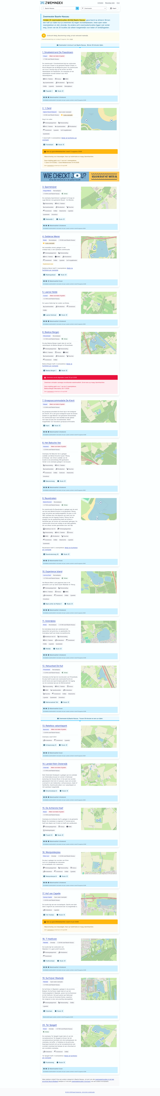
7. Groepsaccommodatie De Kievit (58, 400)
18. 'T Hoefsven (49, 939)
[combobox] (59, 8)
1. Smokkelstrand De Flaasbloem (57, 52)
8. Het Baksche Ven (51, 442)
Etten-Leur (46, 856)
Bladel (45, 812)
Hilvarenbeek (46, 336)
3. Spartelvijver (49, 187)
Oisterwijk (46, 767)
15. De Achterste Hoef (52, 808)
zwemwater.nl (50, 165)
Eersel (44, 1029)
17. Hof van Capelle (51, 893)
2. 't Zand (46, 108)
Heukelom (46, 446)
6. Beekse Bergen (50, 332)
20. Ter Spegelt (49, 1025)
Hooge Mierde (47, 190)
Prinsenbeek (46, 669)
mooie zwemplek (67, 115)
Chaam (45, 56)
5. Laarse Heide (49, 292)
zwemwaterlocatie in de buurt (81, 1081)
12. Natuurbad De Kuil (52, 666)
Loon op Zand (47, 575)
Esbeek (45, 404)
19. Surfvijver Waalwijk (53, 978)
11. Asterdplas (49, 621)
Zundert (45, 295)
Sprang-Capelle (47, 897)
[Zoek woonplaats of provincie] (77, 8)
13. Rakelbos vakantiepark (54, 725)
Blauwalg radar (110, 3)
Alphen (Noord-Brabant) (49, 112)
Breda (44, 240)
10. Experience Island (52, 571)
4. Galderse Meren (51, 236)
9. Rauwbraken (49, 498)
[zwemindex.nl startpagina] (51, 3)
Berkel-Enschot (47, 502)
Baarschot (46, 729)
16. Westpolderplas (51, 852)
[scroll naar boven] (157, 1091)
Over (118, 3)
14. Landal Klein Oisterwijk (54, 764)
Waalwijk (45, 942)
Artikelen (100, 3)
